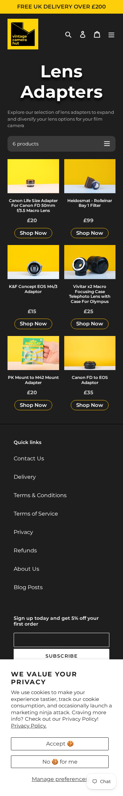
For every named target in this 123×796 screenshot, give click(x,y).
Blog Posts (28, 587)
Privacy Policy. (28, 725)
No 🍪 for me (60, 762)
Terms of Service (36, 513)
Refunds (25, 550)
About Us (26, 569)
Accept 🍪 (60, 743)
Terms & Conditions (40, 495)
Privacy (23, 532)
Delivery (25, 477)
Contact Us (29, 458)
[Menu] (111, 34)
